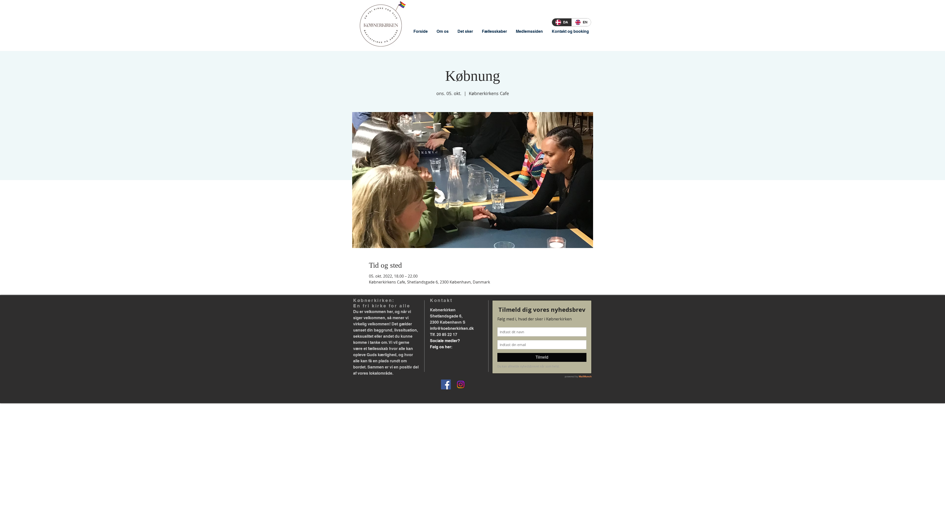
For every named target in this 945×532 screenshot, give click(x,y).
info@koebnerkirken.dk (452, 328)
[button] (442, 31)
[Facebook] (446, 384)
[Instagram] (461, 384)
